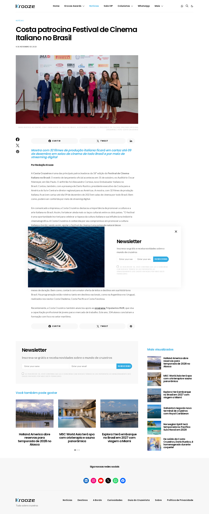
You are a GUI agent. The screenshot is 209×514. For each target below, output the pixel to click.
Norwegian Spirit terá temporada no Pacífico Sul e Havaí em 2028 (176, 426)
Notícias (94, 5)
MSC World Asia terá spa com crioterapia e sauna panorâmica (77, 437)
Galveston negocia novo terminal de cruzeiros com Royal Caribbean (177, 410)
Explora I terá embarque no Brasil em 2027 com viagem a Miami (119, 437)
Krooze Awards (72, 5)
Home (56, 5)
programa (100, 307)
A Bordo (97, 500)
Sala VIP (108, 5)
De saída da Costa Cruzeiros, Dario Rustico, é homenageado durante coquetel (178, 443)
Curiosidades (114, 500)
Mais (157, 5)
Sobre (158, 500)
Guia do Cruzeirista (139, 500)
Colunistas (124, 5)
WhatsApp (144, 5)
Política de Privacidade (180, 500)
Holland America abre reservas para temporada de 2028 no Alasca (34, 439)
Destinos (83, 500)
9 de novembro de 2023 (26, 47)
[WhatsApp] (182, 6)
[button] (192, 6)
